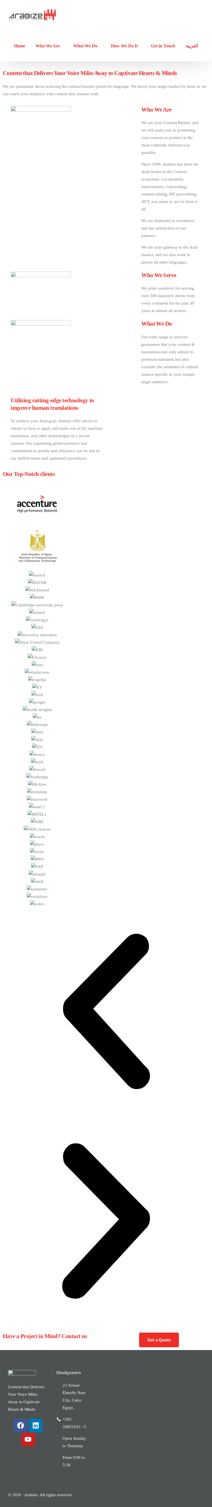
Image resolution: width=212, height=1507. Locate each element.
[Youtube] (28, 1439)
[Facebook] (20, 1426)
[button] (106, 1012)
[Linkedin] (36, 1426)
